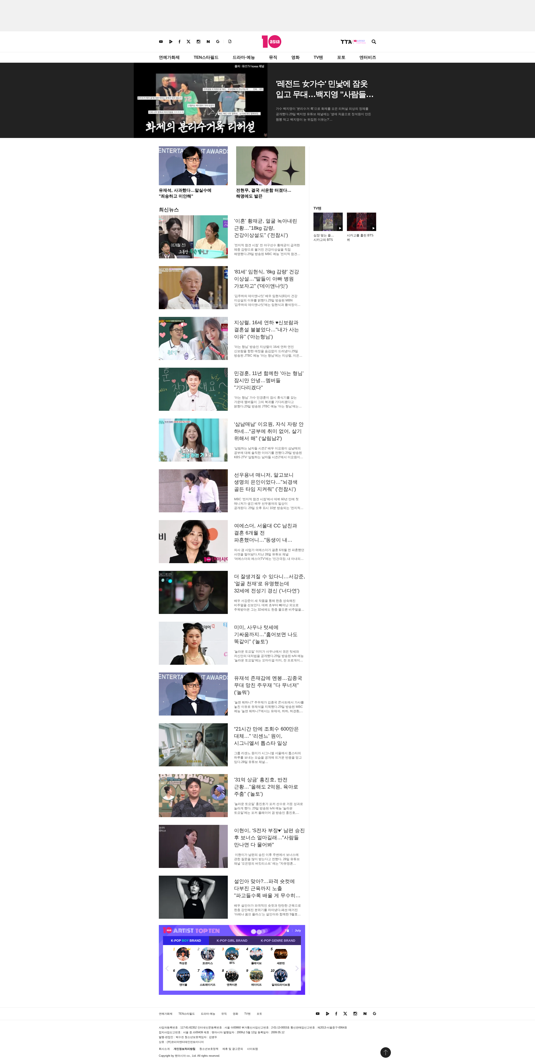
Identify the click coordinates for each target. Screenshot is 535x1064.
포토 (341, 57)
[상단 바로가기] (385, 1052)
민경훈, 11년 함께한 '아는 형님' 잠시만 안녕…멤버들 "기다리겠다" (269, 380)
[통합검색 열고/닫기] (374, 42)
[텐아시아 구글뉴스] (217, 41)
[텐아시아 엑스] (188, 41)
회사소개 (164, 1048)
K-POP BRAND (186, 940)
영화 (295, 57)
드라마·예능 (244, 57)
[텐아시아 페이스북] (179, 41)
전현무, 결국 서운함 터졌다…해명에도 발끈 (263, 193)
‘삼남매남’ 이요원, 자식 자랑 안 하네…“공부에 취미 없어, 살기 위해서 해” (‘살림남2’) (269, 431)
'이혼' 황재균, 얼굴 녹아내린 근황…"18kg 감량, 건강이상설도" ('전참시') (265, 228)
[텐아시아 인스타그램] (198, 41)
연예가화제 (169, 57)
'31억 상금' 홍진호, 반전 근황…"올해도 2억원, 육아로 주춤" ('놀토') (266, 787)
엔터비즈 (367, 57)
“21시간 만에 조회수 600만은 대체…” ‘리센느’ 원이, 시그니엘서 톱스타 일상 (266, 736)
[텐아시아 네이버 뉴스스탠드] (208, 41)
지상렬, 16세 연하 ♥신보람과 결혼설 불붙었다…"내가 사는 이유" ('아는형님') (266, 329)
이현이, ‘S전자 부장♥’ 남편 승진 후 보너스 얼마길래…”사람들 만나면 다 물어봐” (269, 837)
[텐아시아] (271, 41)
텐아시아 (180, 1055)
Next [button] (297, 968)
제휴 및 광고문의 (232, 1048)
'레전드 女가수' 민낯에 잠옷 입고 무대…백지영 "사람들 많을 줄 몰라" (322, 94)
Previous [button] (167, 968)
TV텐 (318, 57)
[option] (232, 968)
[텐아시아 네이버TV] (170, 41)
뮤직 (273, 57)
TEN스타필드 (206, 57)
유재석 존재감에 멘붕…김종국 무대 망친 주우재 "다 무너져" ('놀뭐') (268, 685)
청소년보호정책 (208, 1048)
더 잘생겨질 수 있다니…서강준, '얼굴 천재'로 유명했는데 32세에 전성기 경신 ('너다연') (269, 583)
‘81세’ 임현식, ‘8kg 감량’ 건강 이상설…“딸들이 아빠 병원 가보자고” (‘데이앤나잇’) (266, 279)
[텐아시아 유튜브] (161, 41)
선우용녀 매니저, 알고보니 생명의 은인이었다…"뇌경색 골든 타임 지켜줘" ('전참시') (266, 482)
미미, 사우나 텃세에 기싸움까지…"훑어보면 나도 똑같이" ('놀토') (266, 634)
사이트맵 (252, 1048)
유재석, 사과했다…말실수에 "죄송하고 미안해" (185, 193)
